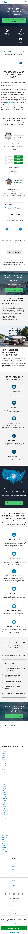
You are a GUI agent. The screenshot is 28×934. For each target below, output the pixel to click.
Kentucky (4, 786)
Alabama (4, 753)
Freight (14, 869)
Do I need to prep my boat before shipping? (13, 676)
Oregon (3, 827)
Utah (3, 841)
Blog (14, 888)
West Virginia (5, 849)
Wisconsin (4, 851)
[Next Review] (23, 66)
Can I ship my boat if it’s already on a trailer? (15, 669)
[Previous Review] (5, 66)
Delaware (4, 767)
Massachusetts (5, 794)
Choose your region (13, 898)
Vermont (4, 843)
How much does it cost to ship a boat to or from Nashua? (15, 656)
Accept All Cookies (14, 928)
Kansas (3, 784)
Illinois (3, 778)
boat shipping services (11, 102)
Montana (4, 804)
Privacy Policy (14, 910)
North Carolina (5, 818)
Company (14, 880)
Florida (3, 769)
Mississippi (4, 800)
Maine (3, 790)
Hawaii (3, 774)
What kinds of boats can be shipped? (14, 687)
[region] (14, 925)
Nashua (6, 736)
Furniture (14, 866)
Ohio (3, 822)
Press (14, 885)
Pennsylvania (5, 829)
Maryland (4, 792)
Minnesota (4, 798)
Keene (6, 730)
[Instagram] (9, 894)
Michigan (4, 796)
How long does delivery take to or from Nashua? (14, 662)
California (4, 761)
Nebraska (4, 806)
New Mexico (5, 814)
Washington (4, 847)
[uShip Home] (5, 2)
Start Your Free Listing (14, 290)
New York (4, 816)
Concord (7, 728)
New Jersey (4, 812)
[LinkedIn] (23, 894)
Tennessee (4, 837)
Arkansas (4, 759)
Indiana (3, 780)
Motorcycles (14, 863)
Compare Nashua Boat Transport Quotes (14, 20)
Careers (14, 883)
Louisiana (4, 788)
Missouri (4, 802)
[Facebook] (5, 894)
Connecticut (5, 765)
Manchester (8, 734)
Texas (3, 839)
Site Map (14, 913)
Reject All (14, 923)
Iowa (3, 782)
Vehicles (14, 861)
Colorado (4, 763)
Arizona (3, 757)
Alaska (3, 755)
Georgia (4, 771)
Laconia (6, 732)
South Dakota (5, 835)
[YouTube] (18, 894)
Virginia (3, 845)
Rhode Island (5, 831)
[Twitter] (14, 894)
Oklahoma (4, 825)
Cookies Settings (14, 932)
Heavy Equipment (14, 874)
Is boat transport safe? (13, 681)
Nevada (3, 808)
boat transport (14, 85)
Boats (14, 872)
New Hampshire (5, 810)
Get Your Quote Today (14, 716)
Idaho (3, 776)
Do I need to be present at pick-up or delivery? (15, 694)
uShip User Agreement (14, 908)
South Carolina (5, 833)
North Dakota (5, 820)
